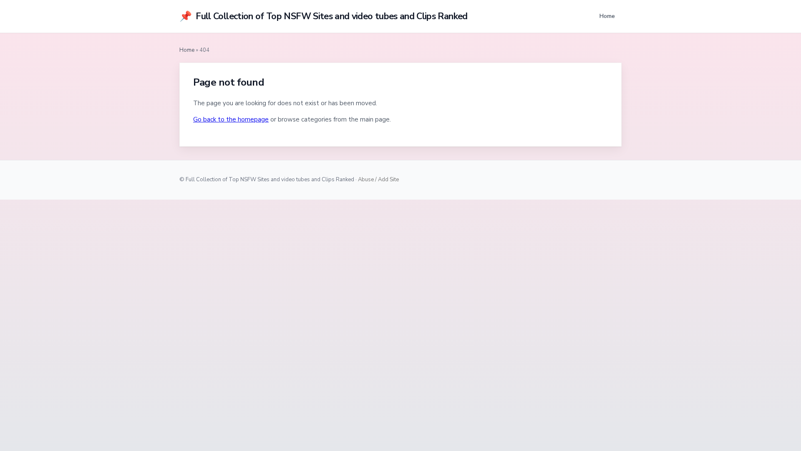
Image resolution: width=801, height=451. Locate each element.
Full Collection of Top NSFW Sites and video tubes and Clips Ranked (323, 16)
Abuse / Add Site (378, 179)
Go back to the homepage (231, 119)
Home (607, 16)
